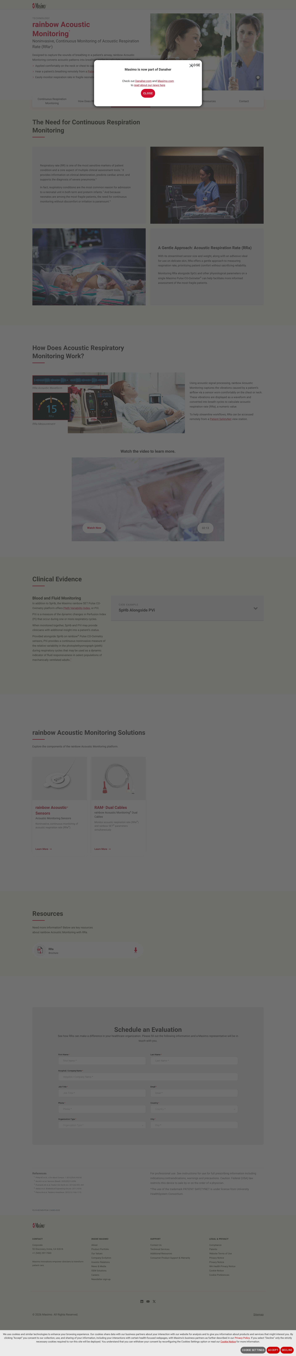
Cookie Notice (228, 1341)
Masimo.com (166, 81)
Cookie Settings (253, 1350)
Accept (273, 1350)
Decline (287, 1350)
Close (190, 64)
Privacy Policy (242, 1337)
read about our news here (149, 85)
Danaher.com (143, 81)
